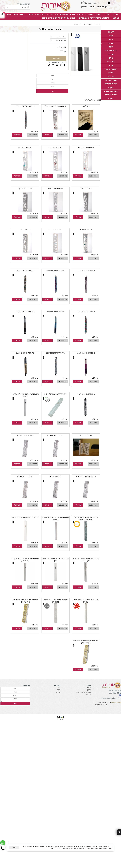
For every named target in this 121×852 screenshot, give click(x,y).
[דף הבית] (55, 6)
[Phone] (3, 847)
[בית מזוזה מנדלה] (55, 499)
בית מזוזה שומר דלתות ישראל (55, 106)
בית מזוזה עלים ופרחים (25, 476)
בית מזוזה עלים (25, 229)
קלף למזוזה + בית (86, 435)
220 (93, 131)
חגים (51, 14)
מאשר (14, 847)
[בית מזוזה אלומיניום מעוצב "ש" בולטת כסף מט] (56, 540)
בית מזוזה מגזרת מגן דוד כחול (86, 476)
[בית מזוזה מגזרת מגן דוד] (25, 458)
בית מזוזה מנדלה (55, 476)
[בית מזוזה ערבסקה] (55, 252)
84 (94, 625)
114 (60, 47)
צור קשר (116, 18)
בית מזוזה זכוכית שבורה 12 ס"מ (55, 394)
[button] (78, 135)
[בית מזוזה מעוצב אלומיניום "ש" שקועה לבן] (55, 581)
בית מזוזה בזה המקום (25, 188)
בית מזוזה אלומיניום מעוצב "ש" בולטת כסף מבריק (86, 559)
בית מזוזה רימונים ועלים (86, 147)
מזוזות (98, 14)
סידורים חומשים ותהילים (65, 14)
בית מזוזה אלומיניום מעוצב (25, 106)
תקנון (89, 690)
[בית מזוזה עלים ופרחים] (25, 499)
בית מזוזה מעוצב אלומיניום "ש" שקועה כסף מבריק (25, 559)
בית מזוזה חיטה (85, 188)
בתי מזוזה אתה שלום (55, 188)
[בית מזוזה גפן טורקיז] (25, 170)
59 (33, 419)
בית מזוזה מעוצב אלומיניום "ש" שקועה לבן (55, 559)
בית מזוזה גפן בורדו (55, 147)
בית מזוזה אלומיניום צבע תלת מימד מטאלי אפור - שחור (86, 518)
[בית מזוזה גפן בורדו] (55, 170)
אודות (31, 14)
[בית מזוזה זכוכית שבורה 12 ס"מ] (55, 417)
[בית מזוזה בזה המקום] (25, 211)
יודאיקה (90, 14)
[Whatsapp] (3, 843)
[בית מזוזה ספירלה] (85, 252)
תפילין (107, 14)
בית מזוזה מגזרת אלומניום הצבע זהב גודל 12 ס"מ (25, 601)
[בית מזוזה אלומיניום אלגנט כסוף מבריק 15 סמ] (86, 622)
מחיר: (64, 47)
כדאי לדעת (41, 14)
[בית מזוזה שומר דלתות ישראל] (55, 129)
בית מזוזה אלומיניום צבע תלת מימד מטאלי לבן (55, 601)
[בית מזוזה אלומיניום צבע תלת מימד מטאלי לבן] (55, 622)
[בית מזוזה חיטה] (85, 211)
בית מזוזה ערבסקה (55, 229)
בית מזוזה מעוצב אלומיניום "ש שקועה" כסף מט (25, 395)
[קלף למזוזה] (85, 129)
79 (64, 419)
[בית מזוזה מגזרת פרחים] (55, 458)
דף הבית (116, 14)
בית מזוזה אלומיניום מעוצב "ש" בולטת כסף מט (55, 518)
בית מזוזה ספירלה (86, 229)
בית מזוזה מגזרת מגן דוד (25, 435)
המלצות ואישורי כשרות (16, 14)
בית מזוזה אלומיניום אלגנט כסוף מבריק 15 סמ (85, 601)
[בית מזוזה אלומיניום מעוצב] (25, 129)
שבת (81, 14)
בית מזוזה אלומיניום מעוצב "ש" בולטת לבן (25, 518)
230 (93, 460)
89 (33, 131)
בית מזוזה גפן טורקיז (25, 147)
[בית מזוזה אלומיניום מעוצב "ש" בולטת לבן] (25, 540)
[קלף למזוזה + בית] (86, 455)
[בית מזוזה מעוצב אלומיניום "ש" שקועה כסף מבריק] (25, 581)
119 (63, 131)
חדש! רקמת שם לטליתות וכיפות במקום (94, 18)
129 (32, 625)
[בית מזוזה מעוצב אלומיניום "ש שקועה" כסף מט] (25, 417)
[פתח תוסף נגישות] (119, 832)
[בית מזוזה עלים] (25, 252)
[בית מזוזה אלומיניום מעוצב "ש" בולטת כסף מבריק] (86, 581)
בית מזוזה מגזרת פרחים (55, 435)
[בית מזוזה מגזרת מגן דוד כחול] (86, 499)
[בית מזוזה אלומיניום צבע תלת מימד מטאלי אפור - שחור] (86, 540)
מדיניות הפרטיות (56, 848)
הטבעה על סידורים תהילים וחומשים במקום (58, 18)
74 (94, 542)
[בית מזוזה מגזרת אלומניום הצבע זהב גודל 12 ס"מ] (25, 622)
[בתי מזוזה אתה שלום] (56, 211)
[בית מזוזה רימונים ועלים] (85, 170)
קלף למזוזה (86, 106)
